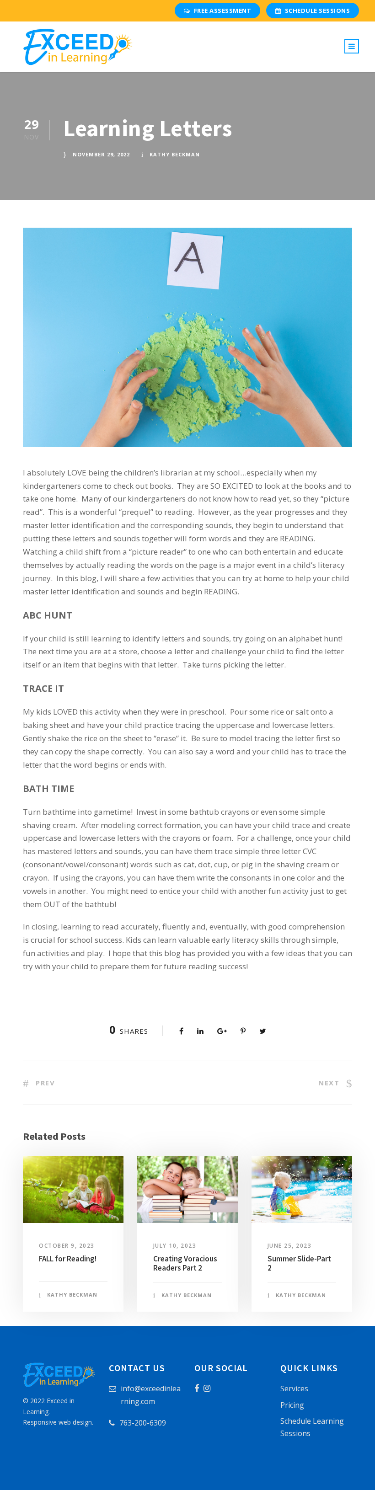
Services (294, 1388)
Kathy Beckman (175, 154)
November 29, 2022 (101, 154)
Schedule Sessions (317, 10)
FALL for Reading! (67, 1259)
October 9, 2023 (67, 1246)
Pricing (292, 1405)
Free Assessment (223, 10)
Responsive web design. (58, 1422)
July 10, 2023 (175, 1246)
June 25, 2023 (290, 1246)
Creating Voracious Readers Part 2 (185, 1263)
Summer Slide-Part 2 (299, 1263)
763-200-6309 (142, 1423)
